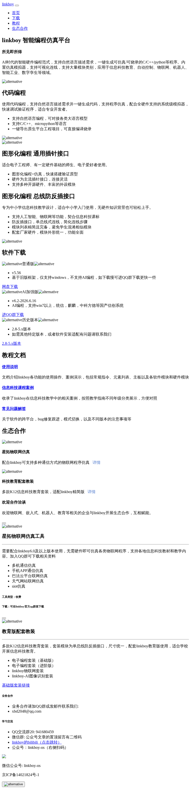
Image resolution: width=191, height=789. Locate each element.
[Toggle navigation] (17, 5)
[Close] (4, 523)
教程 (16, 23)
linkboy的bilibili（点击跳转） (37, 742)
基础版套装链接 (16, 685)
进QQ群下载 (13, 315)
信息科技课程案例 (18, 387)
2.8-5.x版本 (11, 343)
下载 (16, 18)
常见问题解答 (14, 409)
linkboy (8, 4)
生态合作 (20, 28)
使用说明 (10, 367)
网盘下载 (10, 286)
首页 (16, 13)
